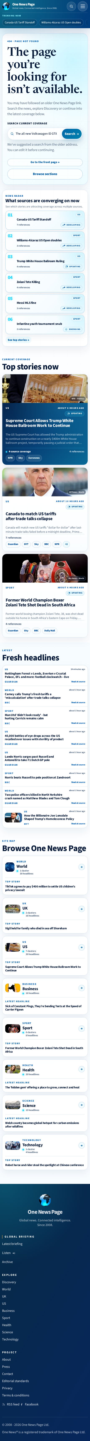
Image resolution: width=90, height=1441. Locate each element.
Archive (7, 1262)
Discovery (9, 1282)
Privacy (7, 1388)
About (6, 1359)
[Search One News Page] (71, 6)
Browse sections (45, 174)
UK (25, 908)
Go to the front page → (45, 162)
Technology (32, 1145)
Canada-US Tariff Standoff (20, 22)
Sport (27, 1028)
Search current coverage (27, 123)
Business (30, 989)
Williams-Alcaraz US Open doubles (61, 22)
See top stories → (18, 340)
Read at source (78, 681)
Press (6, 1366)
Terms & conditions (15, 1395)
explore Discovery (45, 108)
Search (72, 133)
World (22, 866)
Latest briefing (12, 1244)
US (24, 947)
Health (28, 1070)
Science (29, 1106)
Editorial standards (15, 1381)
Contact (7, 1374)
